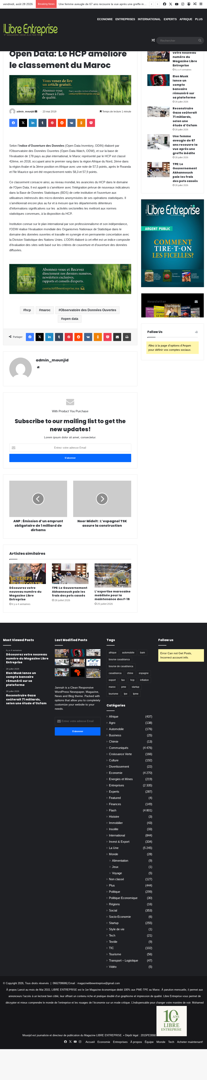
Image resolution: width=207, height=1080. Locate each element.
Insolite (113, 829)
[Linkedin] (33, 123)
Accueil (90, 1041)
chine (130, 673)
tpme (135, 693)
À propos (136, 1041)
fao (123, 680)
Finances (115, 804)
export (112, 680)
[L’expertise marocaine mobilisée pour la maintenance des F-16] (113, 575)
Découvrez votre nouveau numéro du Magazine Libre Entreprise (25, 593)
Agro (112, 722)
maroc (46, 310)
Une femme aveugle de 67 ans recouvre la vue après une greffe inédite (104, 4)
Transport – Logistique (123, 960)
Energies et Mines (121, 779)
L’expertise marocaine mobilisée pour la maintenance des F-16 (113, 595)
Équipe (149, 1041)
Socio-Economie (120, 916)
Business (115, 735)
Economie (105, 19)
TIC (111, 948)
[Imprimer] (127, 337)
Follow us (165, 640)
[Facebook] (13, 123)
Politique (114, 891)
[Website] (38, 367)
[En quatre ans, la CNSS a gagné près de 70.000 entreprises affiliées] (93, 662)
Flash (112, 810)
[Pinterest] (52, 123)
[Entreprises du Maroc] (30, 30)
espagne (144, 673)
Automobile (116, 729)
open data (70, 318)
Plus (199, 19)
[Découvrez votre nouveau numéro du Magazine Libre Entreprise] (27, 573)
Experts (170, 19)
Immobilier (116, 823)
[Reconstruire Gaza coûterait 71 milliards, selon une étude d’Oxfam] (158, 111)
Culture (113, 760)
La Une (113, 848)
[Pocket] (91, 123)
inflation (144, 680)
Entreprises (125, 19)
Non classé (116, 879)
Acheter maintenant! (190, 1041)
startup (135, 686)
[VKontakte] (72, 123)
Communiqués (118, 747)
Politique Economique (123, 898)
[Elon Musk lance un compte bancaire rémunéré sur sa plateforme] (158, 80)
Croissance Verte (120, 754)
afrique (112, 652)
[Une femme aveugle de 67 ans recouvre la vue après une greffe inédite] (158, 141)
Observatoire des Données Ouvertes (88, 310)
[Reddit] (62, 123)
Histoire (114, 816)
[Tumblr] (42, 123)
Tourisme (115, 954)
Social (113, 910)
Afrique (186, 19)
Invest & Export (119, 841)
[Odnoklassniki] (81, 123)
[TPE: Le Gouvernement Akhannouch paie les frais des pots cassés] (70, 573)
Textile (113, 941)
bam (142, 652)
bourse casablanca (119, 659)
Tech (112, 935)
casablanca (115, 673)
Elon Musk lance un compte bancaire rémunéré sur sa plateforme (184, 86)
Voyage (117, 873)
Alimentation (120, 860)
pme (123, 686)
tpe (125, 693)
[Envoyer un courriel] (36, 111)
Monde (113, 854)
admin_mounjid (25, 111)
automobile (128, 652)
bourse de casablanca (121, 666)
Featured (115, 798)
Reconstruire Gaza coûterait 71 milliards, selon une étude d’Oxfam (185, 116)
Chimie (113, 741)
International (149, 19)
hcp (28, 310)
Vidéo (112, 966)
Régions (114, 904)
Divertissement (119, 766)
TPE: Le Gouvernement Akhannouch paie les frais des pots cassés (69, 592)
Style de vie (116, 929)
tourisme (113, 693)
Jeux (115, 867)
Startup (113, 923)
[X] (23, 123)
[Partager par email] (117, 337)
